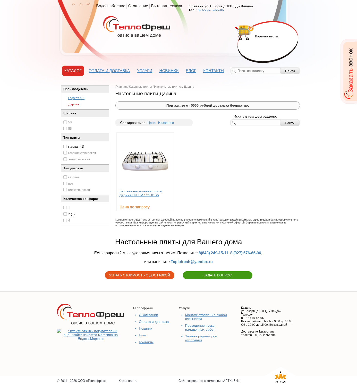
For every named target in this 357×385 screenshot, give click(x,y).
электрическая (79, 159)
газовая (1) (76, 146)
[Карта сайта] (80, 4)
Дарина (73, 104)
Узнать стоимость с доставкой (139, 275)
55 (70, 128)
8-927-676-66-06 (211, 10)
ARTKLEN (230, 381)
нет (70, 183)
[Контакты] (88, 4)
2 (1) (71, 214)
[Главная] (73, 4)
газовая (73, 177)
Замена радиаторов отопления (201, 338)
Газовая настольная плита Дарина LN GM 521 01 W (140, 193)
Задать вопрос (218, 275)
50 (70, 122)
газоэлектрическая (82, 153)
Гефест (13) (76, 98)
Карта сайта (127, 381)
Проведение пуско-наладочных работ (200, 327)
